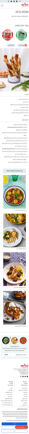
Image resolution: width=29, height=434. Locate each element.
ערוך (14, 427)
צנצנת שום (25, 392)
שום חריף (25, 396)
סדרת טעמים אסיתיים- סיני (7, 403)
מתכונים (25, 383)
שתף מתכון (21, 45)
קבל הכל (14, 423)
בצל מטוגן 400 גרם (8, 392)
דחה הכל (14, 431)
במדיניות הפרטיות (19, 417)
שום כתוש (25, 394)
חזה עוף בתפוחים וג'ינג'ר (21, 249)
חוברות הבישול (24, 385)
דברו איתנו (25, 382)
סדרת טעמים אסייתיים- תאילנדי (6, 401)
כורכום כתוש (10, 396)
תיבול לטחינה (9, 394)
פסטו (11, 388)
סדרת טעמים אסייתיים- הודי (7, 405)
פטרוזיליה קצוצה (24, 401)
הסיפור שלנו (10, 385)
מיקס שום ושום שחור (8, 399)
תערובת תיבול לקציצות (23, 390)
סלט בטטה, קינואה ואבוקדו (20, 326)
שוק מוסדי (10, 382)
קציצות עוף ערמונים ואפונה (20, 210)
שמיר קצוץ (10, 390)
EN (19, 1)
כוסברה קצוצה (24, 399)
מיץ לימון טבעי (24, 388)
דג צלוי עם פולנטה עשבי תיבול (20, 287)
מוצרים (11, 383)
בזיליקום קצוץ (24, 405)
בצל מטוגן (25, 403)
